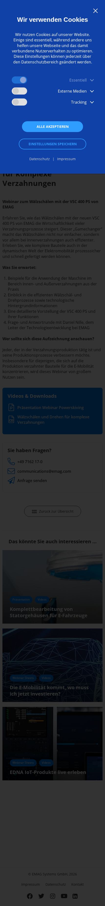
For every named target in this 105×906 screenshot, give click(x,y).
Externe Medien (72, 91)
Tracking (79, 102)
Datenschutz (39, 159)
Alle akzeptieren (53, 126)
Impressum (66, 159)
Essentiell (78, 80)
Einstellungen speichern (53, 144)
